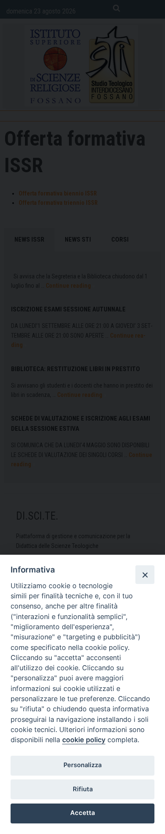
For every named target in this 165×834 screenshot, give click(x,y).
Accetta (82, 813)
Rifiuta (83, 789)
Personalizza (82, 765)
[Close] (144, 574)
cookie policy (83, 739)
